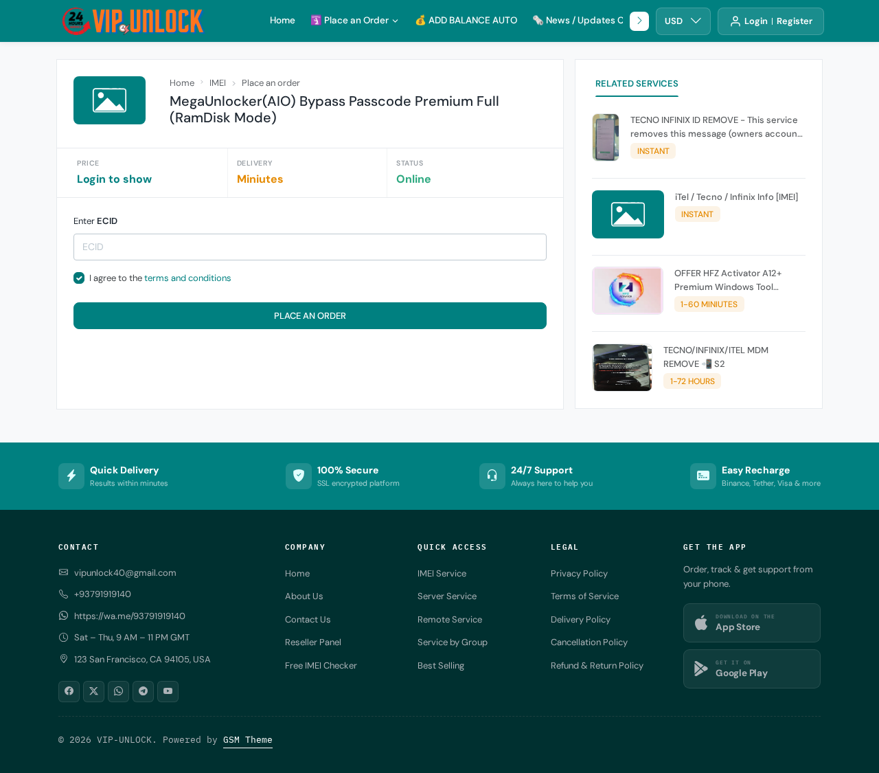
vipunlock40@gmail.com (125, 573)
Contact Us (308, 619)
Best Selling (441, 665)
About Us (304, 596)
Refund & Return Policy (597, 665)
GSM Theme (248, 740)
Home (282, 20)
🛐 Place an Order (349, 20)
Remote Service (450, 619)
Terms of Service (585, 596)
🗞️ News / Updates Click (585, 20)
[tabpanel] (699, 255)
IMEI (217, 83)
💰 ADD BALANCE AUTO (466, 20)
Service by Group (453, 642)
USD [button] (674, 21)
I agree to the (160, 278)
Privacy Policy (579, 573)
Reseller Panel (313, 642)
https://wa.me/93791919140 (129, 616)
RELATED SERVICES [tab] (636, 83)
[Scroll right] (639, 21)
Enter (95, 221)
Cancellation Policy (589, 642)
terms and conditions (187, 278)
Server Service (447, 596)
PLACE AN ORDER (310, 316)
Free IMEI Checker (321, 665)
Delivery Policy (580, 619)
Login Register (778, 21)
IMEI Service (442, 573)
